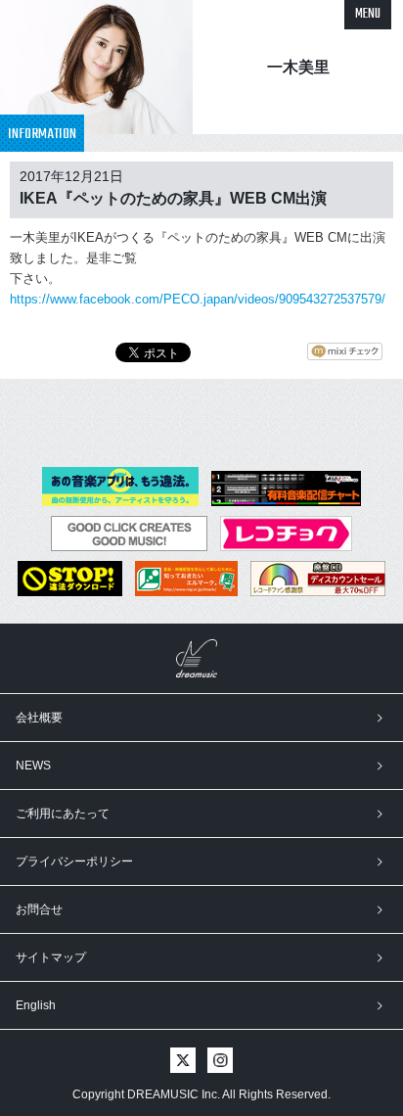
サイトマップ (51, 957)
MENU (368, 14)
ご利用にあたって (63, 813)
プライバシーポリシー (74, 861)
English (36, 1005)
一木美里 (298, 67)
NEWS (33, 765)
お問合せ (39, 909)
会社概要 (39, 717)
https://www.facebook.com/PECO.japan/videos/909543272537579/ (197, 299)
